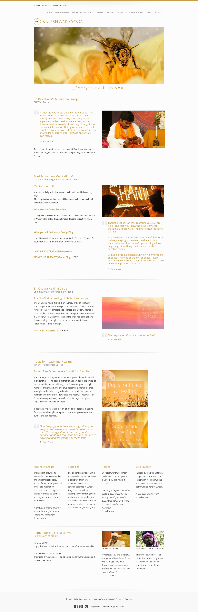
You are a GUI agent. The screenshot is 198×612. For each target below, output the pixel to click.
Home (49, 12)
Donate (158, 12)
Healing (110, 12)
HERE (69, 251)
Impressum (96, 606)
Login (38, 5)
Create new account (50, 5)
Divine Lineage (62, 12)
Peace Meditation (134, 12)
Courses (99, 12)
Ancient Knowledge (81, 12)
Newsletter (107, 606)
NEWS (149, 12)
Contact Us (119, 606)
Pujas (120, 12)
